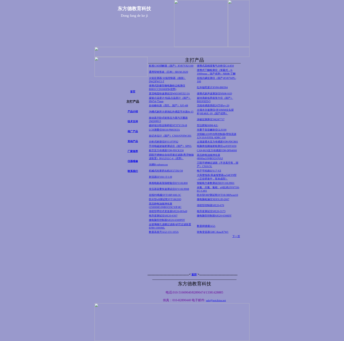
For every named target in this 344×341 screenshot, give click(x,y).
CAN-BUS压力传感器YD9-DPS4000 (217, 150)
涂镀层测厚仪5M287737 (211, 119)
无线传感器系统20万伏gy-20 (213, 105)
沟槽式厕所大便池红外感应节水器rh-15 (171, 111)
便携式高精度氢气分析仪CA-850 (215, 65)
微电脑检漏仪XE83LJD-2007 (213, 199)
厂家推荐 (133, 151)
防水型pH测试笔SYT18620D (165, 199)
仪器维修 (133, 161)
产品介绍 (133, 111)
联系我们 (133, 171)
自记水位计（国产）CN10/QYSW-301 (170, 135)
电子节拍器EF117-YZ (209, 170)
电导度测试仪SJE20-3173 (211, 211)
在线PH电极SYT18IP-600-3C (165, 194)
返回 (194, 274)
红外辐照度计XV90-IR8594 (212, 87)
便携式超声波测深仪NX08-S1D (214, 93)
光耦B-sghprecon (158, 164)
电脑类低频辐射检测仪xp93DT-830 (216, 146)
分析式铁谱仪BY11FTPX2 (163, 141)
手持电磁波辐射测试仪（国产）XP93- (170, 146)
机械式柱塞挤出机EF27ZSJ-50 (166, 170)
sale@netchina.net (216, 300)
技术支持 (133, 121)
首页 (132, 91)
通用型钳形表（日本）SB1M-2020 (168, 71)
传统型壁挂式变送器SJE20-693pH (168, 211)
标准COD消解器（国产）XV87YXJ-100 (171, 65)
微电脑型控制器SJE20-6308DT (214, 215)
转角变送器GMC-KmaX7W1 (213, 231)
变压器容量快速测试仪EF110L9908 (169, 189)
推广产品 (133, 131)
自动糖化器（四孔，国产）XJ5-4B (168, 105)
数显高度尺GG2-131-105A (164, 231)
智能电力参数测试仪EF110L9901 (216, 183)
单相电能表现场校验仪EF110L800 (168, 183)
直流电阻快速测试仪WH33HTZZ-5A (169, 93)
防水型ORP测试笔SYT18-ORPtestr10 (217, 194)
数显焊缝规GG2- (206, 225)
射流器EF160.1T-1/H (160, 176)
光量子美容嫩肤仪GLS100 (212, 129)
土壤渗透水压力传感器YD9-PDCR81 (217, 141)
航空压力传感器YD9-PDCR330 (166, 150)
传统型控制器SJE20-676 (210, 205)
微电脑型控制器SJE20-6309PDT (167, 220)
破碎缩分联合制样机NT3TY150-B (168, 125)
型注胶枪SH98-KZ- (207, 125)
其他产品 (133, 141)
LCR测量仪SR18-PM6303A (164, 129)
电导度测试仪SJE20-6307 (163, 215)
